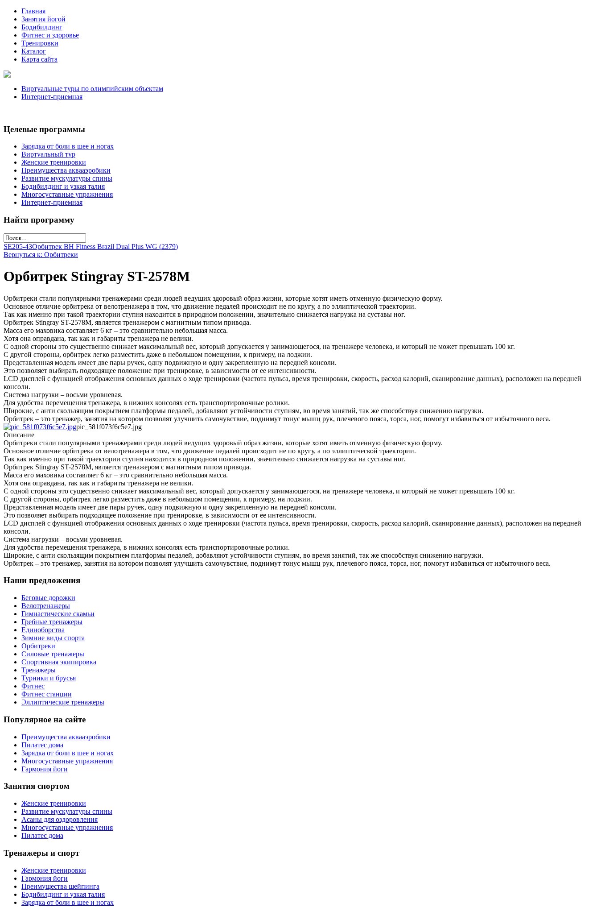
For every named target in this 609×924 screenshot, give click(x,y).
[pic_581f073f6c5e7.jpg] (40, 427)
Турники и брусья (48, 678)
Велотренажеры (45, 605)
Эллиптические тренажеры (62, 702)
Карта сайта (39, 59)
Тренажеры (38, 670)
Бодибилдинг (41, 27)
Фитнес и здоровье (50, 35)
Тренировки (39, 43)
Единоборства (43, 630)
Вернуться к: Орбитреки (41, 254)
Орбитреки (38, 646)
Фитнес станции (46, 694)
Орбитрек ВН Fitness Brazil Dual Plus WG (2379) (105, 246)
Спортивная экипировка (58, 662)
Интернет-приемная (51, 96)
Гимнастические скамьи (58, 613)
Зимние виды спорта (53, 638)
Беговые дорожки (48, 597)
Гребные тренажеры (51, 622)
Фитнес (33, 686)
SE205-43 (18, 246)
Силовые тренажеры (52, 654)
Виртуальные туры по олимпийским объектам (92, 88)
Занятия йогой (43, 19)
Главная (33, 11)
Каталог (33, 51)
